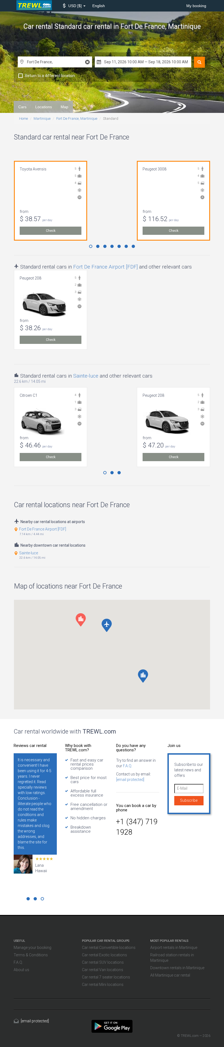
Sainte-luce (85, 376)
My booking (196, 6)
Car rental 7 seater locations (106, 977)
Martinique (42, 118)
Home (23, 118)
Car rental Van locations (102, 970)
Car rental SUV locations (103, 962)
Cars (22, 107)
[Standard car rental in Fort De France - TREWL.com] (112, 1026)
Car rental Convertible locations (108, 947)
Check (50, 231)
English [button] (98, 6)
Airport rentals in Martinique (173, 947)
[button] (74, 5)
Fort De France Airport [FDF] (105, 267)
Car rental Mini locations (102, 984)
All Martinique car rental (170, 975)
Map (64, 107)
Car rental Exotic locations (104, 955)
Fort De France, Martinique (76, 118)
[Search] (199, 62)
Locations (43, 107)
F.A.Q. (127, 766)
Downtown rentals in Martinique (177, 968)
